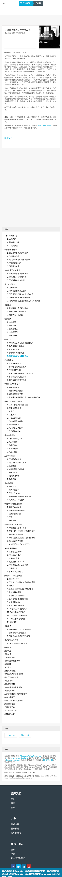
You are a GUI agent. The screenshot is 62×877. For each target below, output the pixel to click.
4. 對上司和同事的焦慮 (16, 353)
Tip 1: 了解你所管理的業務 (17, 643)
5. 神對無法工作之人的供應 (17, 565)
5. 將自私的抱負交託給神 (16, 377)
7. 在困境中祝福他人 (15, 572)
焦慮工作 (7, 340)
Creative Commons (13, 760)
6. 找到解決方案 (13, 476)
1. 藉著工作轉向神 (14, 507)
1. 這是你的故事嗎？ (15, 552)
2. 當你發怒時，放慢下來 (16, 633)
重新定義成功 (9, 691)
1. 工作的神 (11, 239)
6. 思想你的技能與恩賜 (16, 596)
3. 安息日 (10, 411)
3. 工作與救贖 (12, 246)
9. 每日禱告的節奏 (14, 431)
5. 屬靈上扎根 (12, 473)
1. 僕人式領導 (12, 288)
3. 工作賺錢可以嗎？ (15, 370)
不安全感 (25, 735)
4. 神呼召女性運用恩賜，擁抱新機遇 (21, 538)
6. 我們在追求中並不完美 (16, 380)
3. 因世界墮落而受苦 (15, 394)
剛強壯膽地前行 (10, 250)
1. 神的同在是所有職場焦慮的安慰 (20, 343)
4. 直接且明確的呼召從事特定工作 (20, 589)
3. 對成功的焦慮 (13, 349)
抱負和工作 (8, 360)
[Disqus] (31, 189)
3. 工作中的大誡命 (14, 493)
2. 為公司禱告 (12, 442)
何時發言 (7, 626)
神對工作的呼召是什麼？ (14, 674)
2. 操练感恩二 (12, 326)
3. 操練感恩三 (12, 329)
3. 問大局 (10, 586)
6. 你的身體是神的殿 (15, 421)
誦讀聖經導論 (9, 704)
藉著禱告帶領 (9, 435)
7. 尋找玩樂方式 (13, 425)
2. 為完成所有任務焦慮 (16, 346)
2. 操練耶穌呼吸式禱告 (16, 510)
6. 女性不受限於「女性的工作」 (19, 544)
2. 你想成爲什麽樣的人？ (16, 277)
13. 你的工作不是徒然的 (16, 619)
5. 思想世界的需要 (14, 592)
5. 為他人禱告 (12, 452)
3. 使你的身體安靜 (14, 514)
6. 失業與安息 (12, 568)
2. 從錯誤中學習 (13, 256)
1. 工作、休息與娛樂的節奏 (17, 405)
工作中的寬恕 (9, 657)
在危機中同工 (9, 697)
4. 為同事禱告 (12, 449)
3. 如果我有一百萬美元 (16, 315)
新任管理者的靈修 (11, 640)
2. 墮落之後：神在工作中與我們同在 (21, 531)
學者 (13, 854)
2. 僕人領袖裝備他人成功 (16, 291)
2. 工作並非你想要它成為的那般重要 (21, 582)
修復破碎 (7, 647)
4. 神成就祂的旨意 (14, 263)
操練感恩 (7, 319)
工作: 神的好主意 (10, 236)
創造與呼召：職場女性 (13, 524)
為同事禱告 (8, 681)
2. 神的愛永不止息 (14, 555)
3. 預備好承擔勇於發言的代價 (18, 636)
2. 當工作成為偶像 (14, 408)
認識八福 (7, 651)
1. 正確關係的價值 (14, 459)
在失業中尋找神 (10, 548)
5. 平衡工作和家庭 (14, 418)
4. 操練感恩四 (12, 332)
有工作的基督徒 (18, 858)
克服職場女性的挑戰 (12, 661)
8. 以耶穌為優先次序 (15, 428)
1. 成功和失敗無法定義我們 (17, 253)
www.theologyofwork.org (19, 758)
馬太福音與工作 (10, 711)
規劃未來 (7, 654)
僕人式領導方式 (10, 284)
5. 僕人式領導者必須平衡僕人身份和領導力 (23, 301)
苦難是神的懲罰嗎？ (12, 384)
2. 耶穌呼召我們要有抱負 (16, 367)
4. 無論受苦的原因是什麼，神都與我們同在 (23, 397)
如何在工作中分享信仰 (13, 687)
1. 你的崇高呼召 (13, 579)
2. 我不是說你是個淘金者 (16, 312)
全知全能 (11, 735)
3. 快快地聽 (11, 466)
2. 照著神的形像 (13, 242)
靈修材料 (15, 828)
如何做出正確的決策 (12, 270)
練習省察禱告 (9, 684)
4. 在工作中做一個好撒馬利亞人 (19, 496)
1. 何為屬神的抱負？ (15, 363)
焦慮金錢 (7, 305)
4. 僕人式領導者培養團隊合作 (18, 298)
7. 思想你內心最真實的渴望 (17, 599)
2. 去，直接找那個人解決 (16, 463)
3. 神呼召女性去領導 (15, 534)
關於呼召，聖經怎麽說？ (14, 576)
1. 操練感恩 (11, 322)
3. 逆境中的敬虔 (13, 558)
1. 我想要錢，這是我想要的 (17, 308)
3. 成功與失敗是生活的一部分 (18, 260)
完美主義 (7, 667)
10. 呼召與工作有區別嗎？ (17, 609)
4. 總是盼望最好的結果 (16, 469)
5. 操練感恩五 (12, 336)
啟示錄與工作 (9, 707)
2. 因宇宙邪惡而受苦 (15, 391)
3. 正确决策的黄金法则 (16, 280)
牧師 (13, 849)
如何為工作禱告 (10, 671)
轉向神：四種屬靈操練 (13, 504)
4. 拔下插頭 (11, 415)
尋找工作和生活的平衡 (13, 401)
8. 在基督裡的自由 (14, 602)
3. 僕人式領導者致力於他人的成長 (20, 294)
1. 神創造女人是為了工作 (16, 528)
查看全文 (8, 138)
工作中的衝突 (9, 456)
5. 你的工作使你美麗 (15, 541)
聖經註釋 (15, 824)
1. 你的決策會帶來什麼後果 (17, 274)
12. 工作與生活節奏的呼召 (17, 615)
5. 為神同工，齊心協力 (16, 500)
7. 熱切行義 (11, 479)
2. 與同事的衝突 (13, 490)
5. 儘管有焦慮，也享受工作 (17, 356)
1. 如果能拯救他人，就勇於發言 (19, 629)
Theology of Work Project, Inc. (31, 756)
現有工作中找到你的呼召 (14, 701)
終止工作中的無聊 (11, 677)
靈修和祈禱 (16, 833)
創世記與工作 (9, 714)
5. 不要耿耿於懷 (13, 266)
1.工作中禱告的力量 (14, 439)
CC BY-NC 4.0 (48, 760)
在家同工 (7, 664)
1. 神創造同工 (12, 487)
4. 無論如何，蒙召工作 (16, 562)
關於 (13, 799)
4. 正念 (9, 517)
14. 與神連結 (12, 622)
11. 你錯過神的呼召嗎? (16, 612)
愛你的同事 (8, 483)
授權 (13, 807)
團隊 (13, 803)
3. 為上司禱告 (12, 445)
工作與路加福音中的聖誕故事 (15, 694)
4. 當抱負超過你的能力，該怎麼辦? (20, 373)
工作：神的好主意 (45, 125)
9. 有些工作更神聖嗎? (15, 606)
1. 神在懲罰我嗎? (13, 387)
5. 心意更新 (11, 520)
